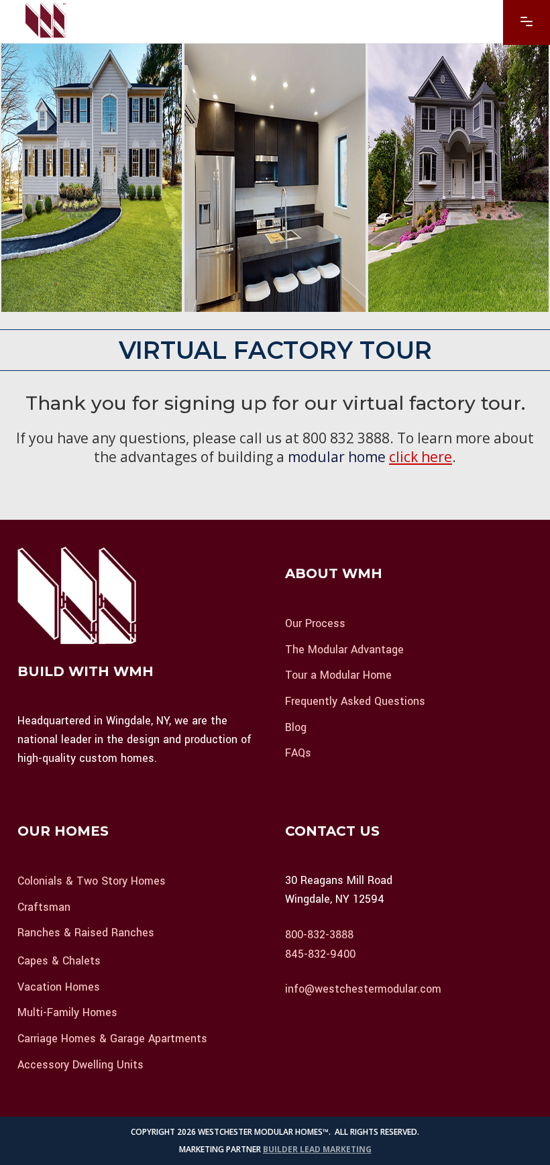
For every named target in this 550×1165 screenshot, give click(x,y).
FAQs (298, 753)
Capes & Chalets (59, 960)
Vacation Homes (58, 986)
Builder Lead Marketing (317, 1149)
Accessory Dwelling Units (80, 1064)
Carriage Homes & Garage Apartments (112, 1038)
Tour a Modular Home (338, 675)
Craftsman (43, 906)
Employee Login (331, 1025)
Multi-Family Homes (67, 1012)
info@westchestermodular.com (363, 989)
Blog (296, 726)
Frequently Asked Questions (355, 701)
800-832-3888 (319, 934)
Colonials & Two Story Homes (91, 881)
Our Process (315, 623)
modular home (337, 456)
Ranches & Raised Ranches (85, 932)
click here (420, 456)
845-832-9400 (320, 953)
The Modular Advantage (344, 649)
